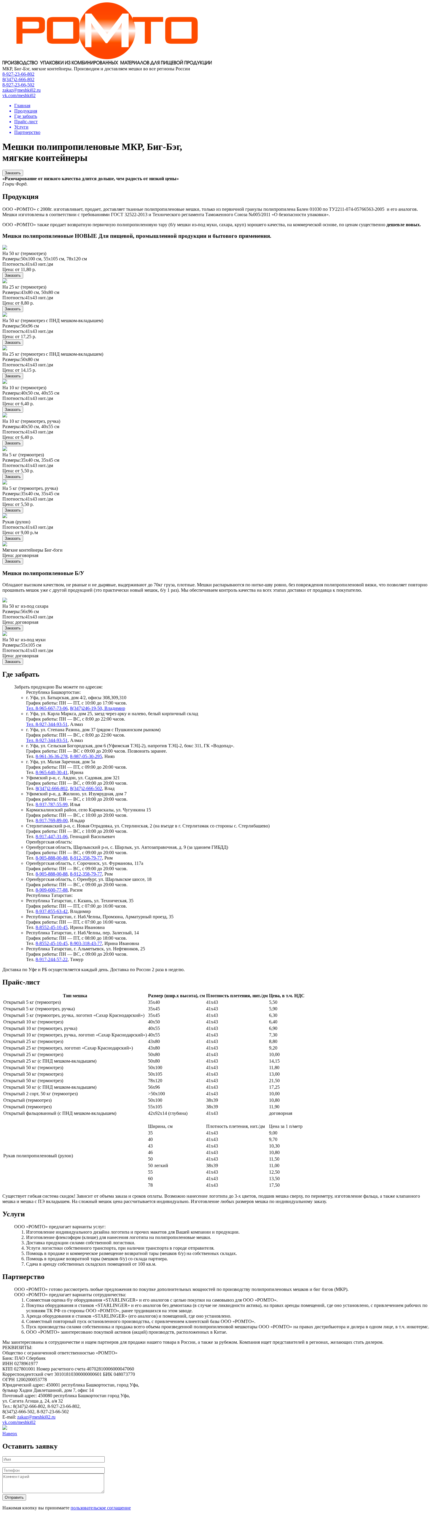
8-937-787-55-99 (52, 804)
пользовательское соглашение (101, 1507)
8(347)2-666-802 (52, 788)
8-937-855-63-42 (52, 911)
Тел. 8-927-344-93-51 (47, 724)
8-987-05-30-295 (86, 756)
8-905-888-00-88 (52, 857)
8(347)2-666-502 (86, 788)
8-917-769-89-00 (52, 820)
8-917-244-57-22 (52, 959)
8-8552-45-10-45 (52, 927)
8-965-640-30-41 (52, 772)
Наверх (9, 1433)
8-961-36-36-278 (52, 756)
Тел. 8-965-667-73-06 (47, 708)
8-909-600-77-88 (52, 889)
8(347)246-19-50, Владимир (97, 708)
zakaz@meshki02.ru (36, 1416)
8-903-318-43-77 (86, 943)
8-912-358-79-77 (86, 857)
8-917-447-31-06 (52, 836)
